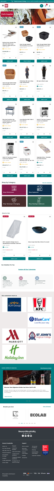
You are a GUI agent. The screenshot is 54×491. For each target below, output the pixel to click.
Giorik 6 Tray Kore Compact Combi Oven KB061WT (44, 120)
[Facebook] (23, 436)
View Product (27, 61)
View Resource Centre (45, 368)
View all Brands (47, 406)
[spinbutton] (10, 57)
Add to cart (10, 61)
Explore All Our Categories (27, 269)
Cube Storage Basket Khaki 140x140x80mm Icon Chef (9, 83)
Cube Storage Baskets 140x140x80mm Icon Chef (26, 45)
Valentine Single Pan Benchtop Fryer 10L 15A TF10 (27, 159)
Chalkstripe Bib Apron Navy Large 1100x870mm (26, 81)
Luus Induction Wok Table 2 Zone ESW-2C (27, 120)
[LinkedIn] (28, 436)
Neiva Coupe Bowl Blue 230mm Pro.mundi (13, 242)
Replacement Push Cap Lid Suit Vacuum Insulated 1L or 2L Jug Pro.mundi (38, 242)
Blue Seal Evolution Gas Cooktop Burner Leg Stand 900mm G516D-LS (9, 121)
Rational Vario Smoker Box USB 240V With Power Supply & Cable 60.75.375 (9, 44)
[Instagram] (26, 436)
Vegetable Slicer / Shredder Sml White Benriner (44, 158)
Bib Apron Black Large (42, 81)
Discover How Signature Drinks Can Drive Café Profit (20, 387)
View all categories (47, 182)
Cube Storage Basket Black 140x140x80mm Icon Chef (43, 45)
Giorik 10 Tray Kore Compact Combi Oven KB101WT (10, 158)
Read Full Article (8, 396)
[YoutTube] (31, 436)
